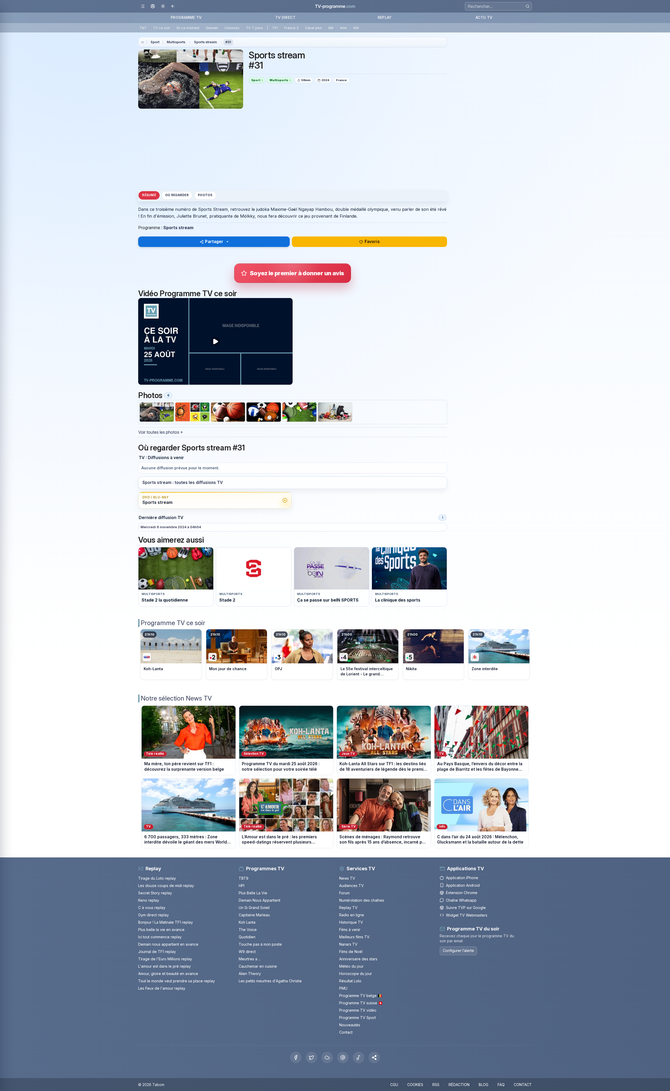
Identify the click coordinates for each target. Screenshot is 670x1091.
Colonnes (232, 28)
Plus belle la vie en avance (161, 929)
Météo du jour (351, 966)
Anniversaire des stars (358, 959)
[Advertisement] (292, 149)
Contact (346, 1032)
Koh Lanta (247, 922)
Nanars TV (348, 944)
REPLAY (385, 17)
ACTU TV (484, 17)
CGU (394, 1084)
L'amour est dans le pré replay (164, 966)
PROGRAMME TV (186, 17)
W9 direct (247, 951)
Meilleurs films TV (354, 937)
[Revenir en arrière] (173, 6)
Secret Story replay (155, 893)
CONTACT (523, 1084)
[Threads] (343, 1057)
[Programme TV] (142, 42)
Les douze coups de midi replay (166, 885)
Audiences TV (351, 885)
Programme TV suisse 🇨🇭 (361, 1003)
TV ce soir (161, 28)
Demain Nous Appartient (259, 900)
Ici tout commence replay (160, 937)
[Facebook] (296, 1057)
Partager (214, 241)
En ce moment (188, 28)
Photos (205, 195)
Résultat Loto (350, 981)
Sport (154, 42)
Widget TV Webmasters (466, 915)
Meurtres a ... (250, 959)
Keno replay (148, 900)
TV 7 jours (254, 28)
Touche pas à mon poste (260, 944)
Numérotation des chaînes (361, 900)
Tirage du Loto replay (157, 878)
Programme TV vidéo (357, 1010)
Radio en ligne (351, 915)
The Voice (248, 929)
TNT (143, 28)
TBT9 (243, 878)
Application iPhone (462, 877)
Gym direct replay (153, 915)
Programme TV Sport (357, 1017)
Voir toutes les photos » (160, 432)
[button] (374, 1057)
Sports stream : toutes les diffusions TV (182, 482)
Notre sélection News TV (176, 698)
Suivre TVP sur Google (466, 907)
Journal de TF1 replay (157, 951)
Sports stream (205, 42)
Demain (212, 28)
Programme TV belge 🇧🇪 (360, 995)
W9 (356, 28)
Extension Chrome (461, 892)
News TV (347, 878)
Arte (343, 28)
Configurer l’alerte (458, 950)
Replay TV (348, 907)
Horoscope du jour (355, 973)
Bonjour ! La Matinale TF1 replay (165, 922)
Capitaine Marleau (254, 915)
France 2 (291, 28)
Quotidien (247, 937)
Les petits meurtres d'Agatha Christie (270, 981)
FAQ (501, 1084)
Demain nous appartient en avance (168, 944)
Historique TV (351, 922)
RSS (435, 1084)
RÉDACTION (459, 1084)
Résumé (149, 195)
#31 (228, 42)
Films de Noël (350, 951)
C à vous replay (151, 907)
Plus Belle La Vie (253, 893)
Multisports (176, 42)
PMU (343, 988)
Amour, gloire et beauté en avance (168, 973)
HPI (241, 885)
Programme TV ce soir (173, 623)
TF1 (275, 28)
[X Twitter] (311, 1057)
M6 (330, 28)
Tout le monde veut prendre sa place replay (176, 981)
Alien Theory (250, 973)
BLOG (483, 1084)
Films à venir (349, 929)
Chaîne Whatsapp (461, 900)
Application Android (463, 885)
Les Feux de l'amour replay (161, 988)
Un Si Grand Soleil (254, 907)
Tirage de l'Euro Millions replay (165, 959)
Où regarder (177, 195)
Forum (344, 893)
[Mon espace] (152, 6)
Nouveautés (349, 1025)
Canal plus (313, 28)
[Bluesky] (327, 1057)
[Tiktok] (358, 1057)
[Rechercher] (527, 6)
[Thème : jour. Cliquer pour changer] (163, 6)
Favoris (372, 241)
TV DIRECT (285, 17)
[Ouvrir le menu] (142, 6)
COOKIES (415, 1084)
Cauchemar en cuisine (258, 966)
